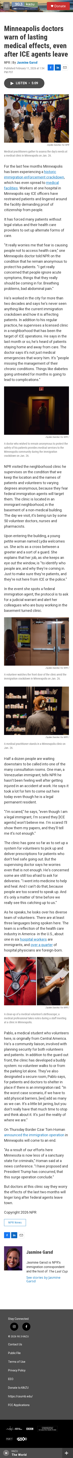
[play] (6, 1453)
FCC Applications (19, 1405)
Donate (60, 6)
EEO (10, 1379)
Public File (14, 1353)
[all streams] (67, 1453)
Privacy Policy (17, 1370)
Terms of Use (16, 1361)
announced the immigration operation (34, 1135)
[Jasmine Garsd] (13, 1258)
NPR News (15, 1222)
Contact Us (15, 1344)
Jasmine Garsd (27, 62)
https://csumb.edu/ (20, 1396)
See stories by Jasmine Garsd (43, 1279)
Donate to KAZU (18, 1387)
